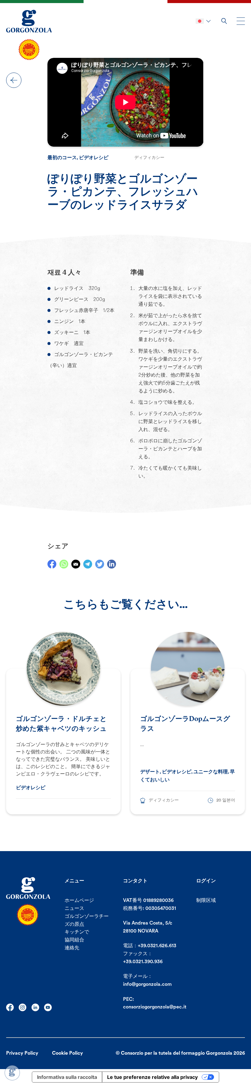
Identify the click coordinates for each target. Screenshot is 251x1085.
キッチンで (77, 931)
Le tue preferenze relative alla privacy (152, 1077)
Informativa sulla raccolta (67, 1077)
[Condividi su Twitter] (99, 564)
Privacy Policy (22, 1053)
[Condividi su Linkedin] (111, 564)
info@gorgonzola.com (147, 984)
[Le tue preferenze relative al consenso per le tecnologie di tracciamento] (12, 1072)
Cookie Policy (67, 1053)
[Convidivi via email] (75, 564)
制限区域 (206, 900)
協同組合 (74, 939)
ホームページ (79, 900)
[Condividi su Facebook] (51, 564)
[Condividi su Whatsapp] (63, 564)
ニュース (74, 908)
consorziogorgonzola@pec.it (154, 1006)
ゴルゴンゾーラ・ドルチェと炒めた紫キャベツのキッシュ (61, 723)
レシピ (13, 80)
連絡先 (72, 947)
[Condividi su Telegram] (87, 564)
